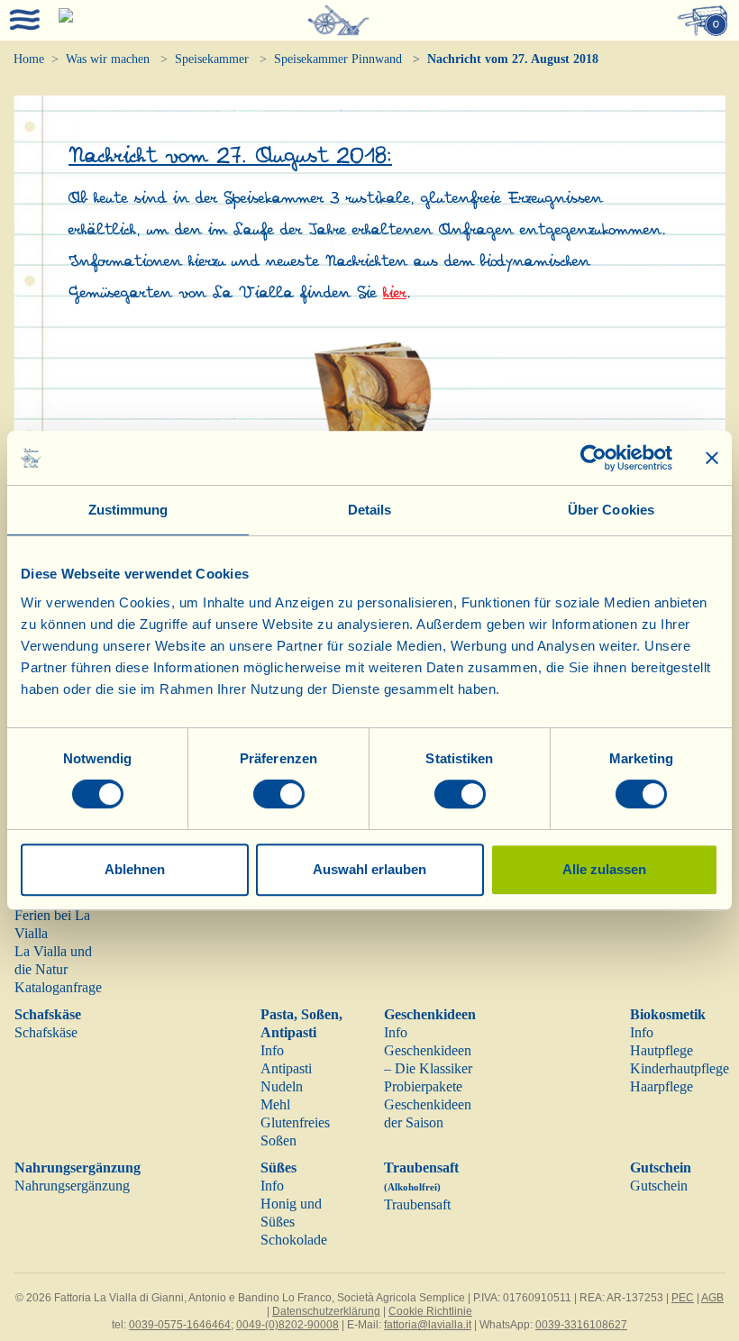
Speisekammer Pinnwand (338, 59)
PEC (682, 1297)
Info (272, 1050)
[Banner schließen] (712, 458)
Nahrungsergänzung (77, 1167)
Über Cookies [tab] (611, 509)
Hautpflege (661, 1050)
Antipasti (286, 1068)
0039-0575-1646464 (180, 1324)
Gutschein (660, 1167)
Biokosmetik (668, 1014)
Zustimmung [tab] (128, 509)
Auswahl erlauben (369, 869)
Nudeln (281, 1086)
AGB (712, 1297)
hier (394, 293)
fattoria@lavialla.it (427, 1324)
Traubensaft (417, 1204)
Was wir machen (108, 59)
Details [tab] (370, 509)
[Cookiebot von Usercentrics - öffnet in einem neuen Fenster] (593, 457)
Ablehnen (135, 869)
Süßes (278, 1167)
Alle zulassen (604, 869)
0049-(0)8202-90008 (287, 1324)
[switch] (279, 794)
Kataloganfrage (58, 987)
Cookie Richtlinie (430, 1311)
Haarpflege (661, 1086)
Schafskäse (47, 1014)
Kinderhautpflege (679, 1068)
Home (29, 59)
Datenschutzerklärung (326, 1311)
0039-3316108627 (581, 1324)
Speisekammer (212, 59)
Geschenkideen (430, 1014)
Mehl (275, 1104)
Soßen (278, 1140)
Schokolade (293, 1239)
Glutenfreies (295, 1122)
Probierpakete (423, 1086)
